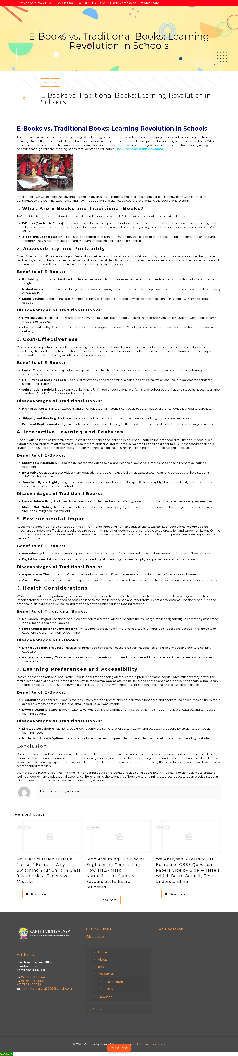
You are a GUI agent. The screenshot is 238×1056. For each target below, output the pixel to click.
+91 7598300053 (33, 977)
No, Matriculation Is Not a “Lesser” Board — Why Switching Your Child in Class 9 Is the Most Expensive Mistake (49, 870)
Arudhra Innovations (150, 1044)
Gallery (108, 989)
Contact (98, 1009)
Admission (105, 997)
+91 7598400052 (29, 984)
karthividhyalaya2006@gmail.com (135, 3)
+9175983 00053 (93, 3)
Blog (101, 966)
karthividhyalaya (60, 791)
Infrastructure (113, 981)
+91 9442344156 (32, 981)
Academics (106, 973)
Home (102, 952)
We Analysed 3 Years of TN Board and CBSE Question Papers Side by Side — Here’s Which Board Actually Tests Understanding (188, 870)
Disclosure (95, 937)
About (102, 959)
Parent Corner (119, 1048)
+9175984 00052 (64, 3)
